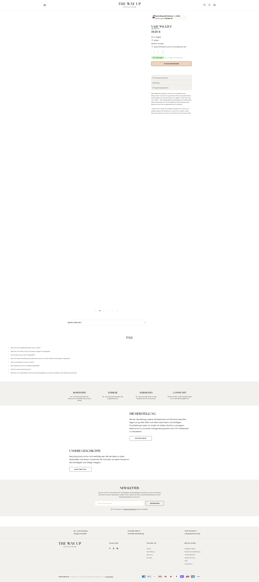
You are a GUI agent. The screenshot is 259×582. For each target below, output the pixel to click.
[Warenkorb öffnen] (214, 5)
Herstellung (150, 552)
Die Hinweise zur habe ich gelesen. (130, 509)
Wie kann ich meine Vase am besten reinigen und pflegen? (30, 351)
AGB (186, 561)
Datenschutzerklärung (130, 509)
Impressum (189, 564)
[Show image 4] (110, 310)
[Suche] (205, 5)
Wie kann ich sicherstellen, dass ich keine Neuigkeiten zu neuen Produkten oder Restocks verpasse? (44, 373)
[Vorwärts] (117, 310)
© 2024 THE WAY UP (64, 577)
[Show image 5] (113, 310)
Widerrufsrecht (190, 558)
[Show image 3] (106, 310)
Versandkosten (190, 555)
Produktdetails (74, 322)
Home (149, 549)
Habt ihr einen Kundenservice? (21, 369)
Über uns (150, 555)
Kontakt (149, 558)
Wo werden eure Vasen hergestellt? (23, 355)
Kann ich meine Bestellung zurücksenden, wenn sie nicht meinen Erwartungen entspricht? (40, 358)
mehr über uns (80, 469)
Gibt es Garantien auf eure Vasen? (22, 362)
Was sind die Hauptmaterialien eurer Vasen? (26, 348)
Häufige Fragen (190, 549)
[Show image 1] (99, 310)
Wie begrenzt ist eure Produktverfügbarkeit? (25, 366)
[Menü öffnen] (45, 5)
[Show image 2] (103, 310)
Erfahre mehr (140, 438)
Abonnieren (155, 503)
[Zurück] (95, 310)
